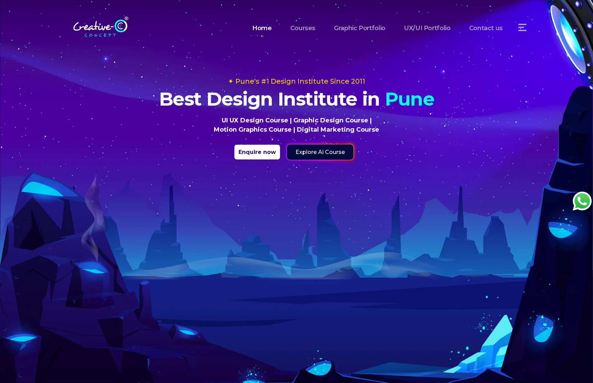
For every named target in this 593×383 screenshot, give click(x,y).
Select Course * (246, 205)
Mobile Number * (248, 171)
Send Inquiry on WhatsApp (296, 248)
